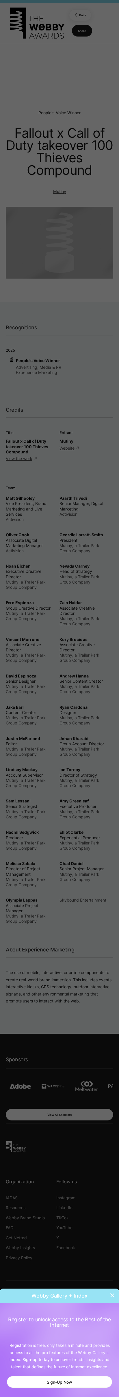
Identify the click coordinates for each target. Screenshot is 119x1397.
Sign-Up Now (59, 1382)
